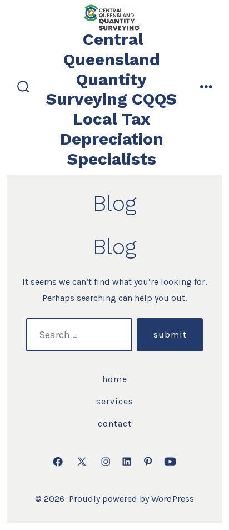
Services (114, 401)
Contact (115, 423)
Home (114, 379)
